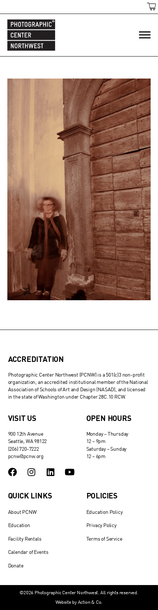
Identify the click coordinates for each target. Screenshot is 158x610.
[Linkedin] (50, 472)
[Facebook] (12, 472)
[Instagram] (31, 472)
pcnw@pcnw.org (26, 456)
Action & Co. (90, 602)
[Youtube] (69, 472)
